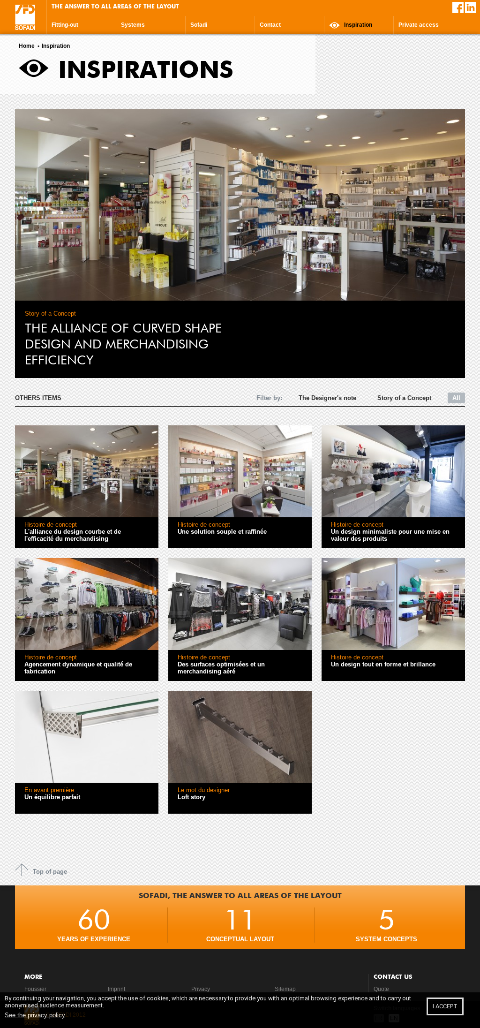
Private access (418, 25)
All (456, 397)
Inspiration (357, 25)
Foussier (35, 989)
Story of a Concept (404, 397)
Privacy (200, 989)
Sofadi (198, 25)
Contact (270, 25)
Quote (381, 989)
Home (27, 46)
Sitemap (285, 989)
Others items (38, 397)
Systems (133, 25)
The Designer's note (327, 397)
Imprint (116, 989)
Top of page (50, 871)
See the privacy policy (35, 1015)
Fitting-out (65, 25)
